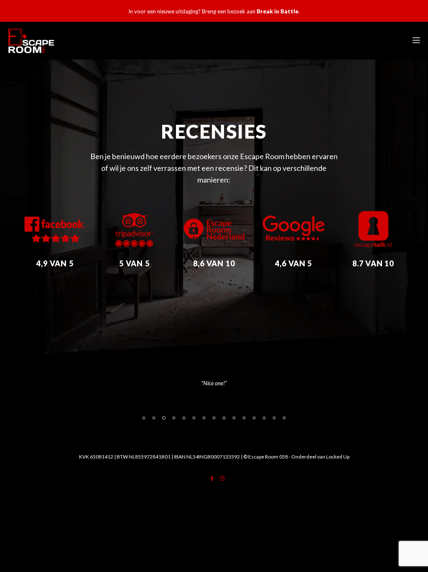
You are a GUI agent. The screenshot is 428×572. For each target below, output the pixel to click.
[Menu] (413, 40)
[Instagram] (222, 478)
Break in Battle (277, 11)
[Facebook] (212, 478)
